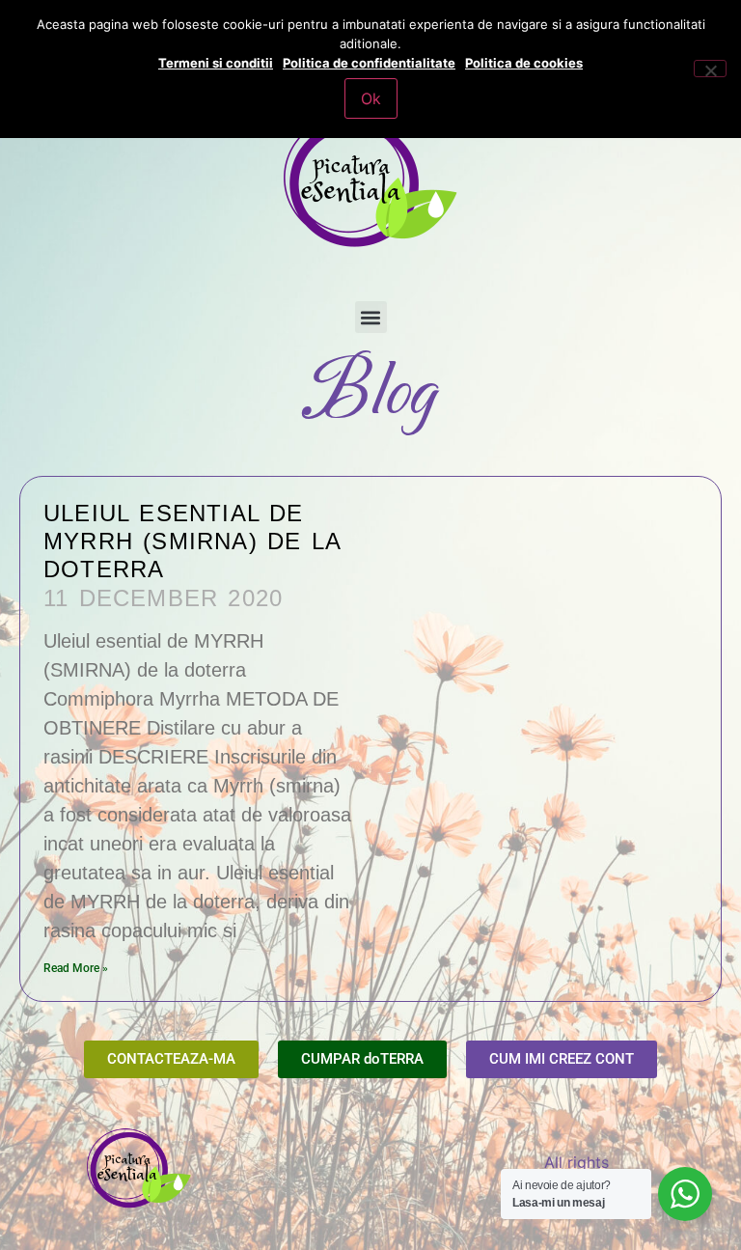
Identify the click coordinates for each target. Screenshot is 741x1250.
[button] (371, 317)
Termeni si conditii (215, 62)
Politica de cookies (524, 62)
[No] (710, 68)
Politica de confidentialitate (369, 62)
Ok (371, 98)
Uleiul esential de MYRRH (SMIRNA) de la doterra (192, 541)
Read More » (75, 968)
